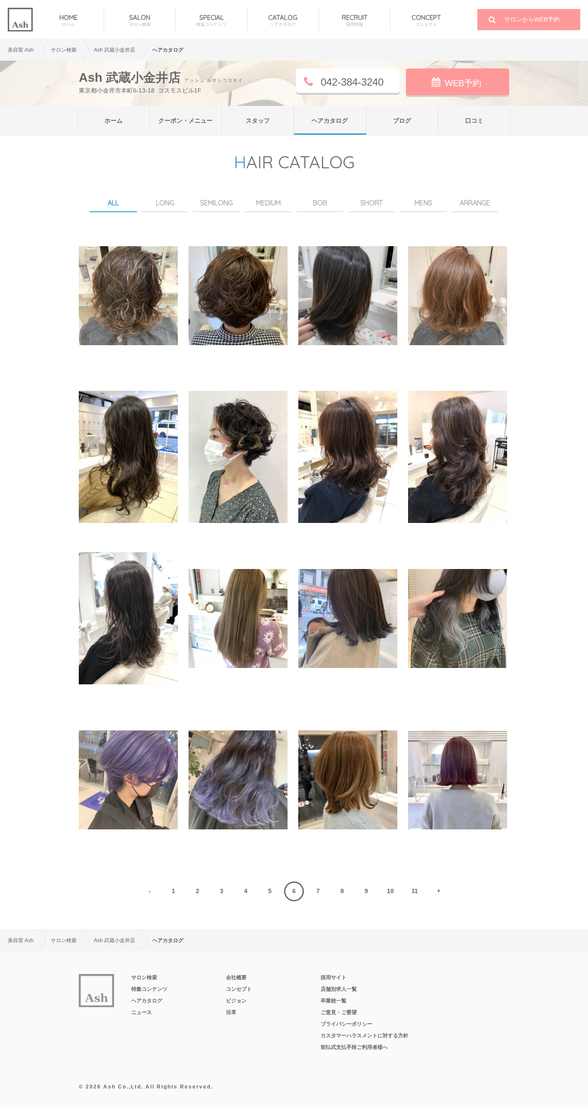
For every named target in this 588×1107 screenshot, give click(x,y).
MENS (423, 202)
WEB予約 (463, 83)
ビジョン (236, 1001)
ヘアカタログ (330, 120)
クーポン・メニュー (185, 120)
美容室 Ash (21, 50)
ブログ (402, 120)
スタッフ (258, 120)
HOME (68, 20)
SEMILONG (216, 202)
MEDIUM (268, 202)
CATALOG (282, 20)
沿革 (231, 1012)
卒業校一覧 (334, 1001)
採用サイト (334, 977)
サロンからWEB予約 (532, 19)
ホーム (114, 120)
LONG (165, 202)
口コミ (474, 120)
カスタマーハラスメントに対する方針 (365, 1036)
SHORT (371, 202)
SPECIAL (211, 20)
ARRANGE (475, 202)
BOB (320, 202)
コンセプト (239, 989)
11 (415, 890)
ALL (113, 202)
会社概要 (236, 977)
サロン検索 (144, 977)
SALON (140, 20)
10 (390, 890)
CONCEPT (426, 20)
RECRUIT (355, 20)
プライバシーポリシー (346, 1024)
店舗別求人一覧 (339, 989)
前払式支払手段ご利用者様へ (354, 1047)
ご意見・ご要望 (339, 1012)
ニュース (141, 1012)
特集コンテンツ (149, 989)
